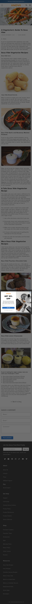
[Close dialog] (30, 292)
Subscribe (8, 307)
